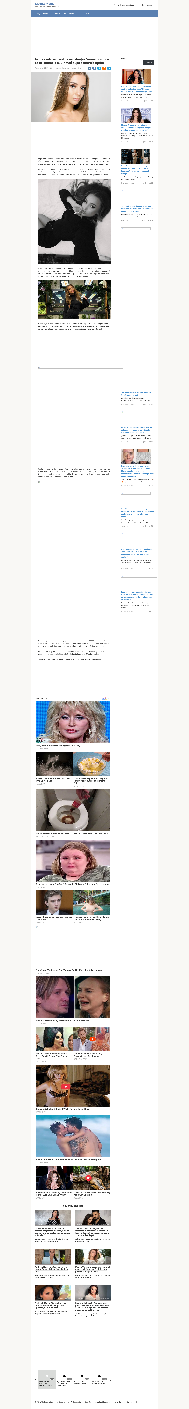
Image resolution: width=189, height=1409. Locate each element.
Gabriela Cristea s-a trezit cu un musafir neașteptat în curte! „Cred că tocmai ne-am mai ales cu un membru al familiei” (52, 1232)
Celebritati (56, 14)
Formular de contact (145, 5)
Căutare (124, 59)
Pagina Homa (42, 14)
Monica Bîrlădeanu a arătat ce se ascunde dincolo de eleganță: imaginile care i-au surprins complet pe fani (136, 127)
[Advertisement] (94, 35)
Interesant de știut (71, 14)
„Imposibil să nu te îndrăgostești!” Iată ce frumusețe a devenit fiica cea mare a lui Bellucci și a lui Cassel (137, 209)
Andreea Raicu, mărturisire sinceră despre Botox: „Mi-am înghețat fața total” (51, 1269)
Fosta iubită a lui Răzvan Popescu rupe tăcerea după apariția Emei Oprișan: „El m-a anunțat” (50, 1305)
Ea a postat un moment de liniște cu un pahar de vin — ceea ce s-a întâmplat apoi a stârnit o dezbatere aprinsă (137, 430)
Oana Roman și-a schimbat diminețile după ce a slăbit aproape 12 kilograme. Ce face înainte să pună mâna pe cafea (136, 89)
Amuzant (85, 14)
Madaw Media (44, 4)
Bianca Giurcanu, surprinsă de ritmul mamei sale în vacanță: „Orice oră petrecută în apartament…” (92, 1269)
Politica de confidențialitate (124, 5)
